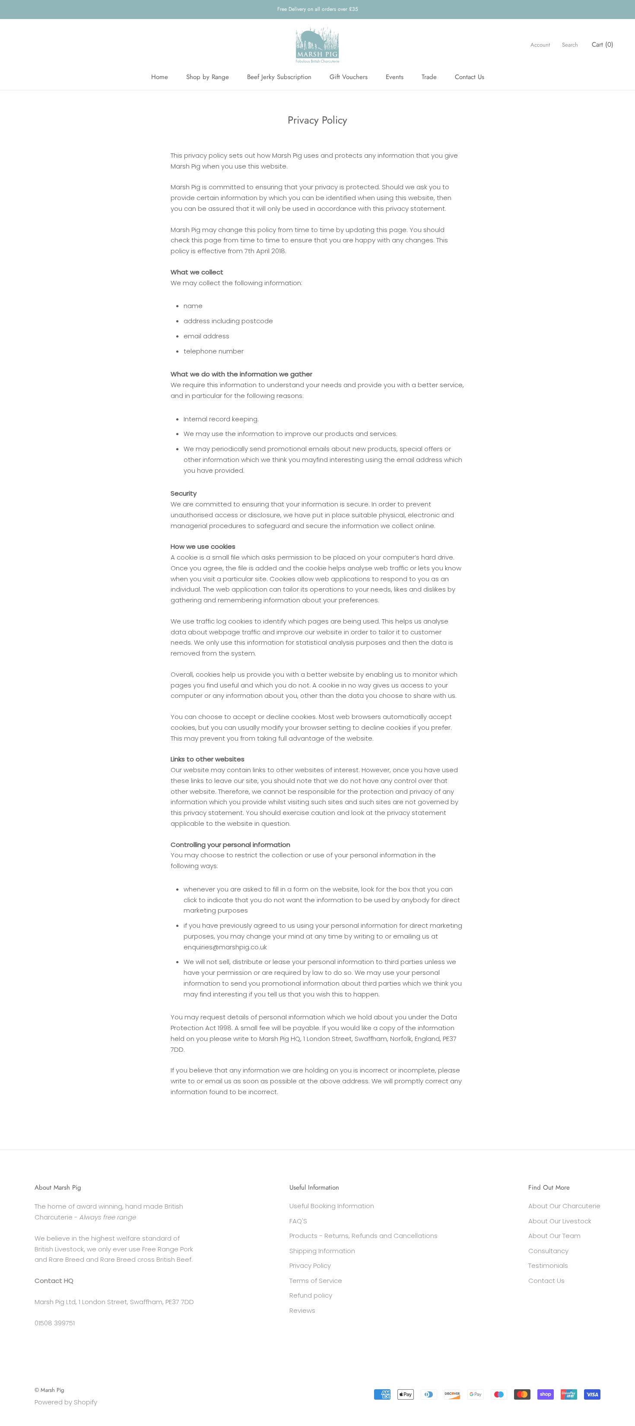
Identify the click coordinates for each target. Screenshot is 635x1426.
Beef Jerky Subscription (279, 77)
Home (159, 77)
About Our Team (554, 1235)
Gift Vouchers (349, 77)
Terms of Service (315, 1280)
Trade (429, 77)
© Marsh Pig (49, 1390)
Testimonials (548, 1265)
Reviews (302, 1310)
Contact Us (469, 77)
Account (540, 45)
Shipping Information (322, 1250)
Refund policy (310, 1295)
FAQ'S (298, 1220)
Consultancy (548, 1250)
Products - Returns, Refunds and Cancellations (363, 1235)
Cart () (602, 44)
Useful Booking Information (331, 1205)
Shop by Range (207, 77)
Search (570, 45)
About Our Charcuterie (564, 1205)
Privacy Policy (310, 1265)
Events (394, 77)
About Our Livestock (559, 1220)
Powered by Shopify (66, 1402)
